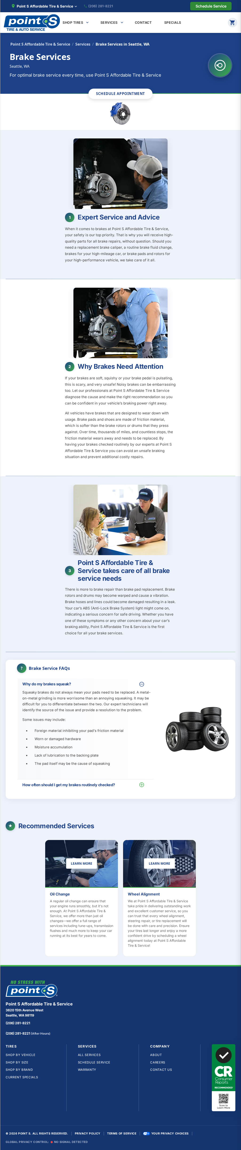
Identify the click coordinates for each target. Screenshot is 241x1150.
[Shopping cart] (232, 22)
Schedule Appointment (120, 93)
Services (82, 44)
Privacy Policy (87, 1133)
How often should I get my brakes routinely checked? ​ (69, 784)
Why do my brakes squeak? (46, 684)
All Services (89, 1055)
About (156, 1055)
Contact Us (161, 1070)
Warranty (87, 1070)
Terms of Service (122, 1133)
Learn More (84, 864)
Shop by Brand (19, 1070)
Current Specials (22, 1077)
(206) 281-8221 (100, 6)
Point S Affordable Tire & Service (40, 44)
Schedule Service (94, 1062)
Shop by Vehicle (21, 1055)
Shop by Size (17, 1062)
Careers (157, 1062)
